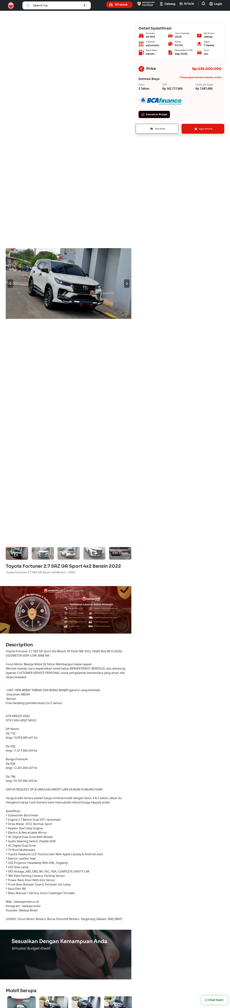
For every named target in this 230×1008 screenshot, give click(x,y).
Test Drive (159, 128)
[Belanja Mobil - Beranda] (11, 5)
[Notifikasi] (203, 3)
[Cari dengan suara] (84, 5)
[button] (119, 4)
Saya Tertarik (205, 128)
